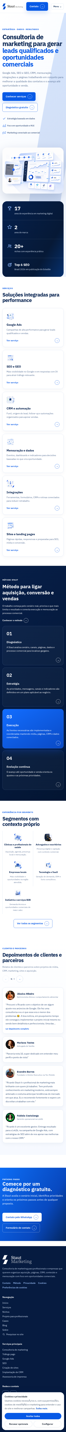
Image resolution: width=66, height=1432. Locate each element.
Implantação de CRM (12, 1372)
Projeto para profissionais (15, 1316)
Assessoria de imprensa (14, 1376)
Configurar (47, 1424)
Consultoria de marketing (15, 1349)
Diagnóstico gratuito (19, 107)
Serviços (6, 1307)
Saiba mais (41, 1408)
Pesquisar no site (15, 1334)
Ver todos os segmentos (32, 923)
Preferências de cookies (14, 1287)
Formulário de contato (20, 1227)
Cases (5, 1320)
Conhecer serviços (18, 96)
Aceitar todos (33, 1416)
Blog (4, 1325)
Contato (37, 6)
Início (5, 1302)
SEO (4, 1363)
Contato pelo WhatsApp (21, 1217)
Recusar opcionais (18, 1424)
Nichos (5, 1311)
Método (17, 1283)
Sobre (5, 1329)
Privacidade (29, 1283)
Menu (57, 6)
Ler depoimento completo (17, 1029)
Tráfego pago (8, 1354)
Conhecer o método (14, 620)
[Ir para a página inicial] (12, 6)
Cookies (42, 1283)
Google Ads (8, 1358)
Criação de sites (10, 1367)
